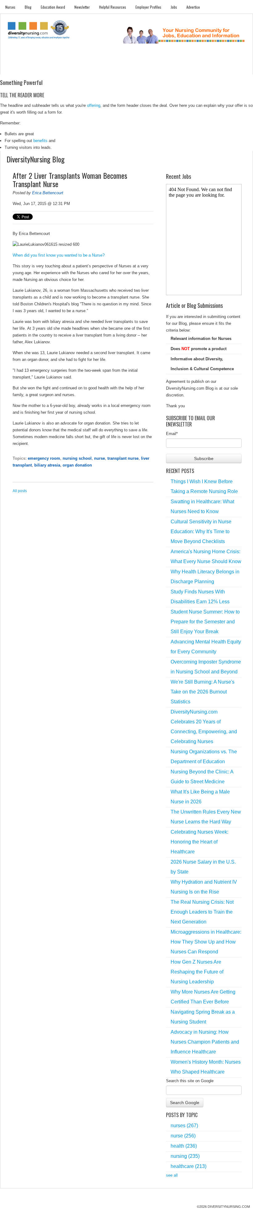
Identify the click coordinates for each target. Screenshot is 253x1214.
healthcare (188, 1166)
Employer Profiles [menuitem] (148, 7)
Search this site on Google (190, 1080)
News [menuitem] (85, 68)
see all (172, 1175)
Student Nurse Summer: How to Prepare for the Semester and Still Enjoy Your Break (205, 621)
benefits (40, 140)
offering (93, 105)
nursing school (77, 458)
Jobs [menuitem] (174, 7)
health (184, 1146)
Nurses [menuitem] (10, 7)
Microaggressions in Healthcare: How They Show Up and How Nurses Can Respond (206, 941)
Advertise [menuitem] (193, 7)
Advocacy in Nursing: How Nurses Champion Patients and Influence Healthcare (205, 1041)
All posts (20, 491)
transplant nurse (123, 458)
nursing (185, 1156)
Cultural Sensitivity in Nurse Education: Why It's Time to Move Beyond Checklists (201, 531)
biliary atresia (47, 465)
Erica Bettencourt (47, 192)
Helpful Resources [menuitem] (112, 7)
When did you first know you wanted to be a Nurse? (59, 255)
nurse (99, 458)
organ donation (77, 465)
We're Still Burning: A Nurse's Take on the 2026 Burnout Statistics (202, 691)
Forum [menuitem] (123, 68)
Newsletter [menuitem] (82, 7)
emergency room (44, 458)
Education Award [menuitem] (53, 7)
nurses (184, 1125)
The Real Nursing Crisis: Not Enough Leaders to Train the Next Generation (202, 911)
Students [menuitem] (30, 68)
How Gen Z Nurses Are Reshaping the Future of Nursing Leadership (197, 971)
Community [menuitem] (103, 68)
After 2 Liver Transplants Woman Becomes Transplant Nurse (70, 180)
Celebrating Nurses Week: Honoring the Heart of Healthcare (199, 841)
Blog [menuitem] (28, 7)
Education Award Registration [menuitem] (174, 68)
